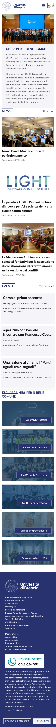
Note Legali (10, 606)
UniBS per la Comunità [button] (34, 475)
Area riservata (11, 640)
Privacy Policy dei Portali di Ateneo (19, 707)
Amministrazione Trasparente (18, 597)
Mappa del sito (12, 643)
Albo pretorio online (14, 600)
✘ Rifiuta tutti (42, 721)
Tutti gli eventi (46, 286)
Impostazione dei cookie (17, 721)
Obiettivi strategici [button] (36, 419)
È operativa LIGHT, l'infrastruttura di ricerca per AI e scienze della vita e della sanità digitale (27, 206)
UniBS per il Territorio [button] (34, 502)
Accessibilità (11, 637)
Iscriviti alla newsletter (15, 649)
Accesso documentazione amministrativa (24, 616)
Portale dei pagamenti (15, 609)
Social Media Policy (14, 619)
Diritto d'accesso (13, 634)
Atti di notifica (11, 603)
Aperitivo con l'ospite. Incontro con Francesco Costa (27, 332)
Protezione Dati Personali (17, 625)
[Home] (14, 6)
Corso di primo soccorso (22, 297)
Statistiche (10, 628)
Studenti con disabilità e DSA (18, 646)
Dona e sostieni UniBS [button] (34, 558)
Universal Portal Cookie (14, 710)
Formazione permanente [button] (33, 530)
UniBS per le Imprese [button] (35, 447)
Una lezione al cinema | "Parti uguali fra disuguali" (27, 364)
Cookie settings (12, 622)
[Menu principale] (44, 6)
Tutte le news (47, 111)
